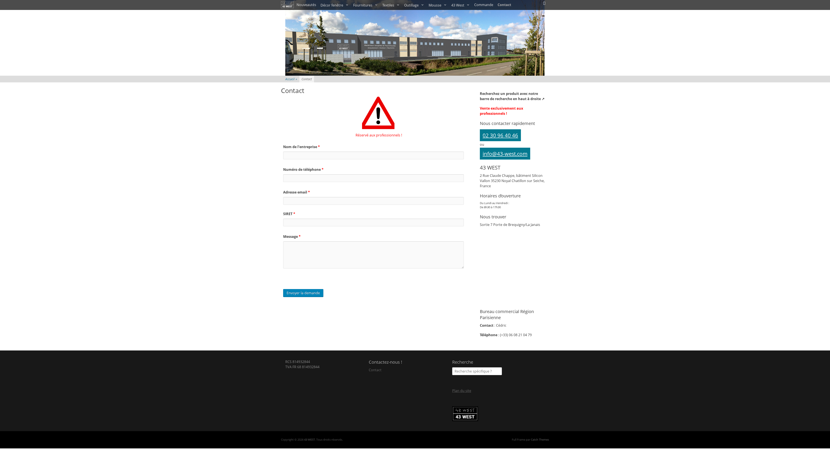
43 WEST (309, 439)
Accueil (291, 79)
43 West (457, 5)
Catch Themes (540, 439)
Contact (504, 4)
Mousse (435, 5)
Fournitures (362, 5)
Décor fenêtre (332, 5)
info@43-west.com (505, 153)
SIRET (289, 213)
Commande (483, 4)
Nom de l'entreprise (301, 146)
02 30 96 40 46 (500, 135)
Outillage (411, 5)
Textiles (388, 5)
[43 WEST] (287, 5)
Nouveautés (306, 4)
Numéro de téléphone (303, 169)
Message (292, 236)
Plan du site (461, 390)
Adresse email (296, 192)
